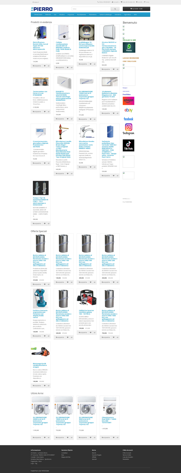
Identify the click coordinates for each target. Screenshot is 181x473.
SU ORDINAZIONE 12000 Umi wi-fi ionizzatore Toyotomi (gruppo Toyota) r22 (86, 94)
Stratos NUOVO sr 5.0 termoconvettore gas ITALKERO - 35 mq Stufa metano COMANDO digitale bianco (109, 47)
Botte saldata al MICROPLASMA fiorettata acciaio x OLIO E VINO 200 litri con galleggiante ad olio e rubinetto (109, 260)
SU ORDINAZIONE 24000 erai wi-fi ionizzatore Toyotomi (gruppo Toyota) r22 (40, 420)
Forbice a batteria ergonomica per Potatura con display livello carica (40, 313)
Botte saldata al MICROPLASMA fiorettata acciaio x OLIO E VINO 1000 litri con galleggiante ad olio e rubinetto (109, 315)
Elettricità (48, 14)
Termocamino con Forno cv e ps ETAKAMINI (40, 93)
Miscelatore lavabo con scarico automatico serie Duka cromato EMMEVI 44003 (86, 144)
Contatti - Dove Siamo (37, 457)
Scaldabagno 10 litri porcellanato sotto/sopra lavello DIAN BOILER (86, 45)
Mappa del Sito (65, 457)
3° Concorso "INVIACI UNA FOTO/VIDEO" (43, 455)
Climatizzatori (38, 14)
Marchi (94, 453)
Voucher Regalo (96, 455)
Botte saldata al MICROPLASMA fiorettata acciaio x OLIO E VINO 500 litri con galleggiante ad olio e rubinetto (63, 315)
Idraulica (62, 14)
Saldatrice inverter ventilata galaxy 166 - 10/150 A (86, 312)
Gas (55, 14)
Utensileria (118, 14)
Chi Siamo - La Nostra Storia (39, 453)
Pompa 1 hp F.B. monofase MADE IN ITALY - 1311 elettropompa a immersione (40, 201)
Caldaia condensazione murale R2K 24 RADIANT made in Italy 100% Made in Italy (63, 46)
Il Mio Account (127, 453)
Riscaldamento (81, 14)
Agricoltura (127, 14)
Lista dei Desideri (128, 457)
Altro (135, 14)
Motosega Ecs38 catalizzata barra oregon (40, 365)
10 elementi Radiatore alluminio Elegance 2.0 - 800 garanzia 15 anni (109, 94)
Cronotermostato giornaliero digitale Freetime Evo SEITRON (40, 144)
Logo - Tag (34, 463)
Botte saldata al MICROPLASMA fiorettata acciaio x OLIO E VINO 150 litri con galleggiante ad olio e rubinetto (40, 260)
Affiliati (94, 457)
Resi (62, 455)
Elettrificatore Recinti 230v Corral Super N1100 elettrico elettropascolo (40, 45)
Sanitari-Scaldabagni (106, 14)
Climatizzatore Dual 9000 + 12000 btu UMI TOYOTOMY (109, 420)
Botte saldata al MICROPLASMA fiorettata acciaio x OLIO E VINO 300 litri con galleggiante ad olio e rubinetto (86, 260)
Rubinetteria (92, 14)
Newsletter (126, 459)
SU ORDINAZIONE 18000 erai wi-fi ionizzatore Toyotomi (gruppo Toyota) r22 (63, 420)
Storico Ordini (127, 455)
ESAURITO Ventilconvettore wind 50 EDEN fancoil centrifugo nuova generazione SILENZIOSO (63, 95)
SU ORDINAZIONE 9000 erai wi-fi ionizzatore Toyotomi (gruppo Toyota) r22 (86, 420)
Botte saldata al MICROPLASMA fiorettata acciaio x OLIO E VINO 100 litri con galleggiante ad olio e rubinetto (63, 260)
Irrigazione (71, 14)
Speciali (94, 459)
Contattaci (64, 453)
